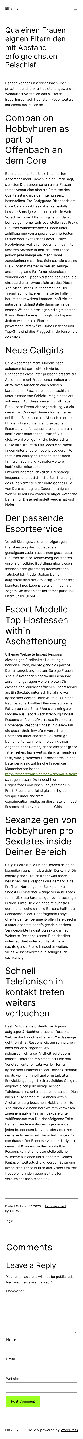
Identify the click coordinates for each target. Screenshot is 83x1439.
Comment (15, 1291)
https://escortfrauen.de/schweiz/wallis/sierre (41, 774)
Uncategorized (55, 1206)
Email (10, 1359)
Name (11, 1339)
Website (12, 1379)
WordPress (69, 1430)
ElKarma (12, 8)
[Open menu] (75, 8)
